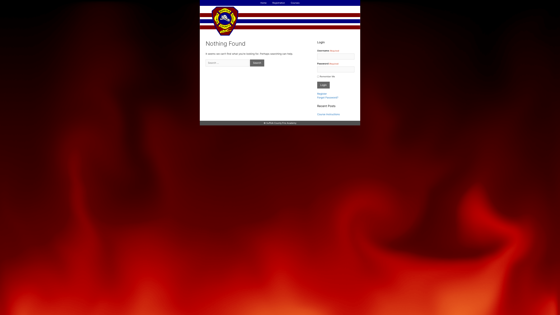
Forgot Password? (327, 97)
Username (328, 50)
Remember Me (327, 76)
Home (263, 2)
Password (328, 63)
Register (322, 93)
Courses (295, 2)
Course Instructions (328, 114)
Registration (278, 2)
